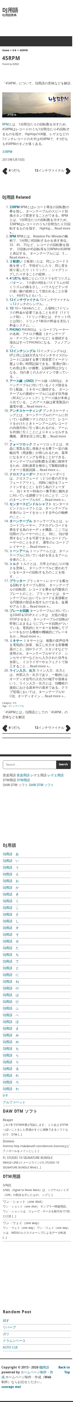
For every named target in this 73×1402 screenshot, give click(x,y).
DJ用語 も (11, 1049)
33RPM (7, 152)
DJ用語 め (11, 1042)
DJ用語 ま (11, 1028)
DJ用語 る (11, 1069)
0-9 (14, 50)
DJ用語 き (11, 894)
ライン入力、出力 (22, 670)
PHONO (15, 330)
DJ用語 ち (11, 955)
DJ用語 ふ (11, 1008)
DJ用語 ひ (11, 1002)
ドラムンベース (14, 1341)
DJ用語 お (11, 881)
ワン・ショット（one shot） (23, 1202)
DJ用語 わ (11, 1089)
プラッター (18, 581)
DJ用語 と (11, 968)
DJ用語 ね (11, 981)
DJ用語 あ (11, 854)
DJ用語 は (11, 995)
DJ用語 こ (11, 908)
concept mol (11, 1387)
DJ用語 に (11, 975)
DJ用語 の (11, 988)
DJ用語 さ (11, 914)
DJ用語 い (11, 861)
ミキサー (16, 641)
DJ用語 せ (11, 941)
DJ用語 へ (11, 1015)
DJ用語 (10, 10)
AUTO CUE (10, 1347)
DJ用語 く (11, 901)
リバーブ (9, 1327)
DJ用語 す (11, 928)
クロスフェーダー (22, 474)
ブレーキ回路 (19, 611)
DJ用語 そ (11, 934)
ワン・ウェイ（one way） (22, 1223)
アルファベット (14, 1102)
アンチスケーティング (26, 411)
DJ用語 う (11, 867)
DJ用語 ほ (11, 1022)
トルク (14, 564)
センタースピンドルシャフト (31, 504)
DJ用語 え (11, 874)
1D (12, 308)
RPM (5, 124)
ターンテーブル (21, 521)
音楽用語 (23, 775)
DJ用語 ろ (11, 1082)
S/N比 (7, 1185)
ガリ (6, 1334)
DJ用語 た (11, 948)
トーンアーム (19, 551)
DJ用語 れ (11, 1075)
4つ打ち (15, 278)
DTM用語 (23, 780)
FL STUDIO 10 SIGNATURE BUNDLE (28, 1158)
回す (6, 1321)
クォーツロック (21, 444)
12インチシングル (23, 351)
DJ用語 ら (11, 1055)
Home (5, 50)
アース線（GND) (22, 381)
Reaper (8, 1120)
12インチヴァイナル (24, 300)
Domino (8, 1141)
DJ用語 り (11, 1062)
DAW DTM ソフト (41, 785)
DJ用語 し (11, 921)
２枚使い (16, 261)
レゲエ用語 (55, 775)
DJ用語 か (11, 888)
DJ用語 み (11, 1035)
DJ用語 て (11, 961)
